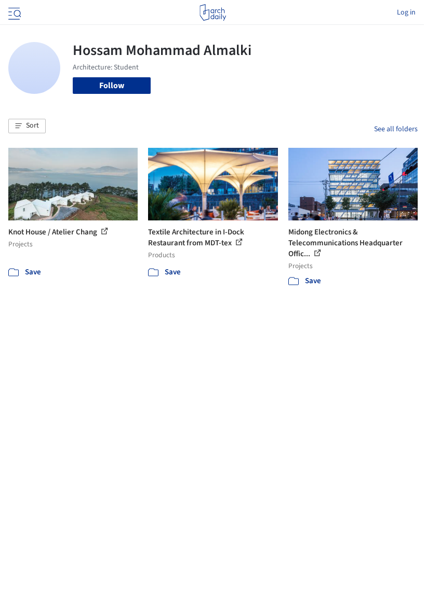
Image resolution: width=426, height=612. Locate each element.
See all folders (396, 129)
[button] (27, 126)
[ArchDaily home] (212, 12)
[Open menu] (13, 12)
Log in (406, 12)
